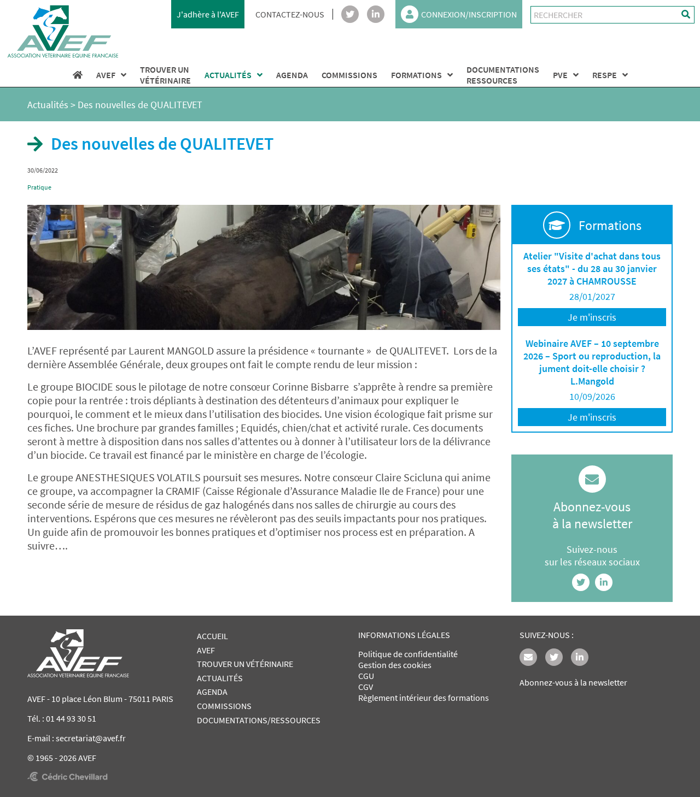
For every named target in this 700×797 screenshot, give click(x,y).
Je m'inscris (592, 317)
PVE (560, 74)
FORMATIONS (416, 74)
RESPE (604, 74)
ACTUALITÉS (228, 74)
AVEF (105, 74)
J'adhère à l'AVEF (208, 14)
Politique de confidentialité (408, 653)
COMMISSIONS (349, 74)
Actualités (47, 104)
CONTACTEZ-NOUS (289, 14)
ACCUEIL (212, 635)
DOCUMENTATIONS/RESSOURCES (258, 720)
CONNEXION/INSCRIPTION (469, 14)
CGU (366, 675)
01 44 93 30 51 (71, 718)
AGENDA (292, 74)
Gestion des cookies (394, 664)
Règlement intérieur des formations (423, 697)
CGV (365, 686)
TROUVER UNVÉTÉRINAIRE (165, 75)
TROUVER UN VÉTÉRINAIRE (245, 663)
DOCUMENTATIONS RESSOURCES (502, 75)
